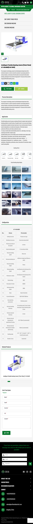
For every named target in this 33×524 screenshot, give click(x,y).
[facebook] (27, 472)
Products (13, 10)
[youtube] (24, 472)
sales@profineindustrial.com (14, 504)
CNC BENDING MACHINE (10, 23)
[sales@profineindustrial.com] (25, 2)
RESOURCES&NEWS (7, 486)
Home (9, 10)
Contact (22, 89)
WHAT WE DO (5, 478)
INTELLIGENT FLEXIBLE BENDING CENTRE (22, 10)
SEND (7, 433)
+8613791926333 (10, 494)
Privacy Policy (4, 520)
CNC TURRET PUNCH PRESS (11, 19)
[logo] (6, 2)
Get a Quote (9, 89)
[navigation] (31, 2)
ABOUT (3, 489)
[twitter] (30, 472)
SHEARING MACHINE (9, 28)
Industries (5, 482)
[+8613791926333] (23, 2)
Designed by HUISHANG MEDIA (7, 522)
